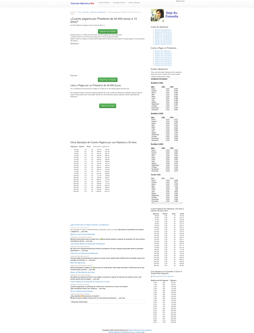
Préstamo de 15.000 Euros (163, 57)
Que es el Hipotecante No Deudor (81, 291)
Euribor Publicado (104, 2)
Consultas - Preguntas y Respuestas (94, 12)
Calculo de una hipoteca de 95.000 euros (84, 253)
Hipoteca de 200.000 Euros (163, 42)
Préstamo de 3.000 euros (163, 51)
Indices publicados (134, 2)
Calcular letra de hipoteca (142, 330)
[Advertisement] (107, 59)
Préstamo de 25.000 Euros (163, 61)
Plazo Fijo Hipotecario (77, 263)
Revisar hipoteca (114, 332)
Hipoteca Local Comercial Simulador (82, 234)
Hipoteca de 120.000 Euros (163, 36)
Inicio (79, 12)
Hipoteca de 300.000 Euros (163, 44)
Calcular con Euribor (108, 31)
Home (131, 330)
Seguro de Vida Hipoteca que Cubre (82, 272)
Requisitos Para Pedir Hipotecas (163, 276)
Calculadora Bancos (119, 2)
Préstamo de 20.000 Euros (163, 59)
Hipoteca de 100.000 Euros (163, 38)
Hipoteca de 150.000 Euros (163, 40)
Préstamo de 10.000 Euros (163, 53)
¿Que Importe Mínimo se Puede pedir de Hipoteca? (87, 244)
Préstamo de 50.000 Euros (163, 65)
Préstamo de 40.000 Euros (163, 63)
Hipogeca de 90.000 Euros (163, 32)
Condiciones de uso (128, 332)
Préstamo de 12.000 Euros (163, 55)
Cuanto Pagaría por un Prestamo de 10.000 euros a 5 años (90, 282)
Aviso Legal (140, 332)
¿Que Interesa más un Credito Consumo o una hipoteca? (89, 225)
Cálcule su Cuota (107, 105)
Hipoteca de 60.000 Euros (163, 30)
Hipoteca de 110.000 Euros (163, 34)
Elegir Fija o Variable (108, 79)
